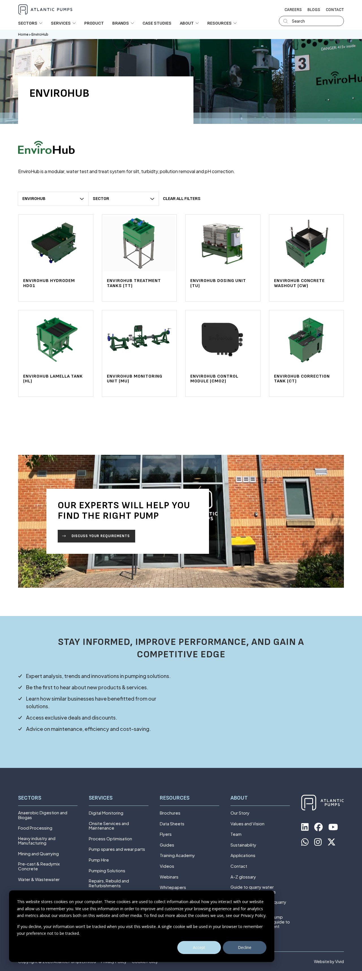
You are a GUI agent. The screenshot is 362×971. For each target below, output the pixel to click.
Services (101, 798)
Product (94, 23)
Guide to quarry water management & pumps (253, 889)
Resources (174, 798)
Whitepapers (173, 887)
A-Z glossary (243, 877)
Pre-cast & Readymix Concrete (39, 866)
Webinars (169, 877)
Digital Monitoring (106, 813)
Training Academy (177, 855)
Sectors (29, 798)
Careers (293, 10)
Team (236, 834)
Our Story (239, 813)
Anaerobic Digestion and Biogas (42, 815)
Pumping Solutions (107, 870)
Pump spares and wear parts (117, 849)
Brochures (170, 813)
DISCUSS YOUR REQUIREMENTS (101, 536)
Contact (335, 10)
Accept (199, 947)
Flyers (166, 834)
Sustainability (243, 845)
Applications (242, 855)
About (239, 798)
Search (298, 20)
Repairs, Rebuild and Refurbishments (109, 883)
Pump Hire (99, 860)
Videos (167, 866)
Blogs (313, 10)
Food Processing (35, 828)
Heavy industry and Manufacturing (36, 840)
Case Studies (157, 23)
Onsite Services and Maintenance (109, 825)
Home (23, 34)
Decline (244, 947)
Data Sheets (172, 823)
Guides (167, 845)
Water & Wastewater (39, 879)
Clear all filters (182, 198)
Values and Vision (247, 823)
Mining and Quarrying (38, 853)
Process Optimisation (110, 838)
